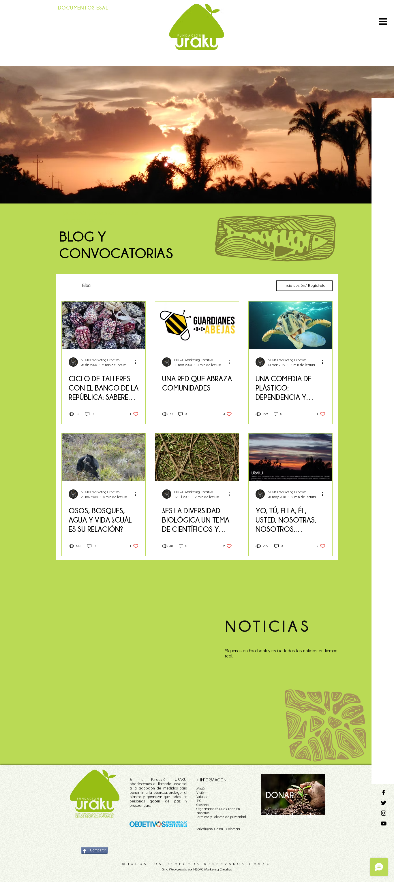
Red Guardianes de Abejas (165, 285)
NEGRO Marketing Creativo (212, 869)
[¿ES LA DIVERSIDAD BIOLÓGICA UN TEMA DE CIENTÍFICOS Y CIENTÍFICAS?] (197, 457)
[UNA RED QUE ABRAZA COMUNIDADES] (197, 325)
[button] (383, 21)
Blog (86, 285)
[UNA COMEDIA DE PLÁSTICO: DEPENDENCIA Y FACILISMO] (290, 325)
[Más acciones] (137, 362)
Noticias (209, 285)
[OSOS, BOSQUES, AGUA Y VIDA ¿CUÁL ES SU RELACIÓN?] (103, 457)
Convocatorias (115, 285)
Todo (66, 285)
